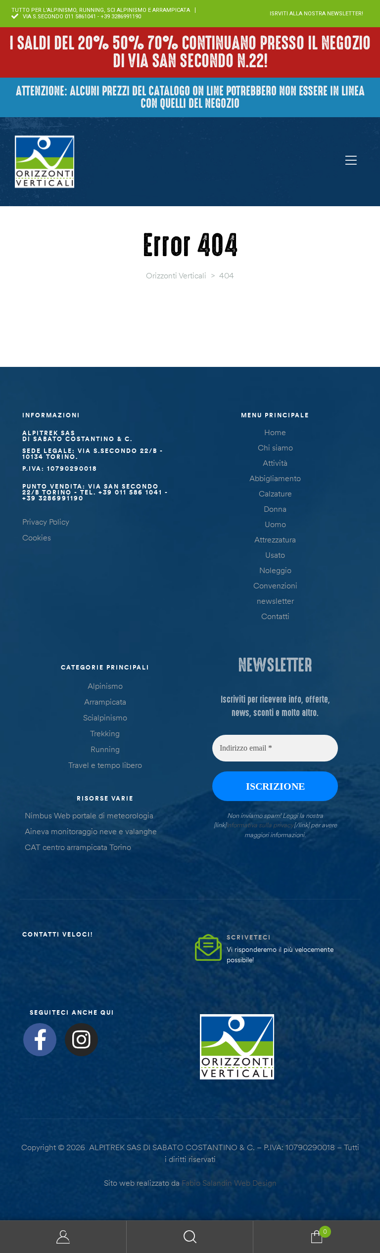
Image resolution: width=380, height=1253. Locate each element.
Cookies (36, 537)
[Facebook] (39, 1039)
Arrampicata (105, 702)
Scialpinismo (105, 717)
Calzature (275, 493)
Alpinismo (105, 686)
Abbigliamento (275, 478)
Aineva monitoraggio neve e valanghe (91, 831)
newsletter (275, 601)
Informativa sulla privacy (260, 825)
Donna (275, 509)
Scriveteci (249, 937)
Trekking (105, 733)
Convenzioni (275, 585)
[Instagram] (81, 1039)
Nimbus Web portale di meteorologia (89, 815)
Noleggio (275, 570)
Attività (275, 463)
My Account (63, 1237)
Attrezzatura (275, 539)
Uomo (275, 524)
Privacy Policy (45, 522)
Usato (275, 555)
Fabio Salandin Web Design (229, 1183)
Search (190, 1237)
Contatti (275, 616)
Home (275, 432)
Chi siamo (275, 447)
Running (105, 749)
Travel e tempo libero (105, 765)
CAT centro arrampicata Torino (78, 847)
